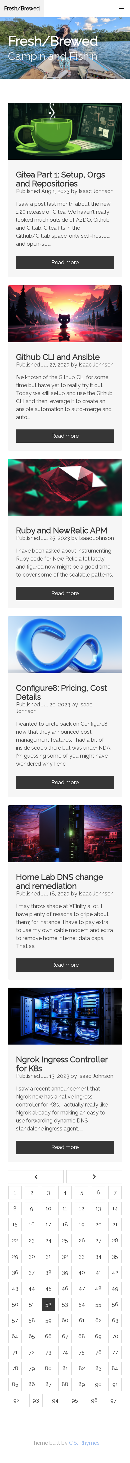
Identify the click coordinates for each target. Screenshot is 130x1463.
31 (48, 1256)
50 (15, 1304)
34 (98, 1256)
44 (31, 1288)
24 (48, 1240)
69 (98, 1336)
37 (32, 1272)
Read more (65, 262)
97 (113, 1400)
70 (115, 1336)
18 (65, 1224)
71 (15, 1352)
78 (15, 1368)
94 (55, 1400)
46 (65, 1288)
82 (82, 1368)
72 (32, 1352)
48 (98, 1288)
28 (115, 1240)
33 (82, 1256)
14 (115, 1208)
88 (65, 1384)
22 (15, 1240)
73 (48, 1352)
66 (48, 1336)
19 (82, 1224)
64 (15, 1336)
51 (31, 1304)
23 (32, 1240)
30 (32, 1256)
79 (32, 1368)
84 (115, 1368)
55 (98, 1304)
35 (115, 1256)
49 (115, 1288)
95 (75, 1400)
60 (65, 1320)
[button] (121, 8)
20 (98, 1224)
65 (32, 1336)
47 (82, 1288)
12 (81, 1208)
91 (115, 1384)
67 (65, 1336)
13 (98, 1208)
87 (48, 1384)
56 (115, 1304)
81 (65, 1368)
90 (98, 1384)
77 (115, 1352)
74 (65, 1352)
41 (98, 1272)
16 (32, 1224)
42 (115, 1272)
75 (82, 1352)
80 (48, 1368)
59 (48, 1320)
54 (82, 1304)
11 (65, 1208)
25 (65, 1240)
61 (82, 1320)
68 (81, 1336)
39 (65, 1272)
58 (32, 1320)
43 (15, 1288)
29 (15, 1256)
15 (15, 1224)
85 (15, 1384)
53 (65, 1304)
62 (98, 1320)
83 (98, 1368)
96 (94, 1400)
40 (81, 1272)
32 (65, 1256)
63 (115, 1320)
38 (48, 1272)
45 (48, 1288)
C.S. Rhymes (84, 1443)
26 (82, 1240)
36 (15, 1272)
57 (15, 1320)
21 (115, 1224)
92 (16, 1400)
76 (98, 1352)
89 (81, 1384)
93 (36, 1400)
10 (48, 1208)
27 (98, 1240)
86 (31, 1384)
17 (48, 1224)
